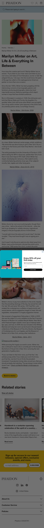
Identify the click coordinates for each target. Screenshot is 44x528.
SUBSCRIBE (33, 269)
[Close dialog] (42, 251)
